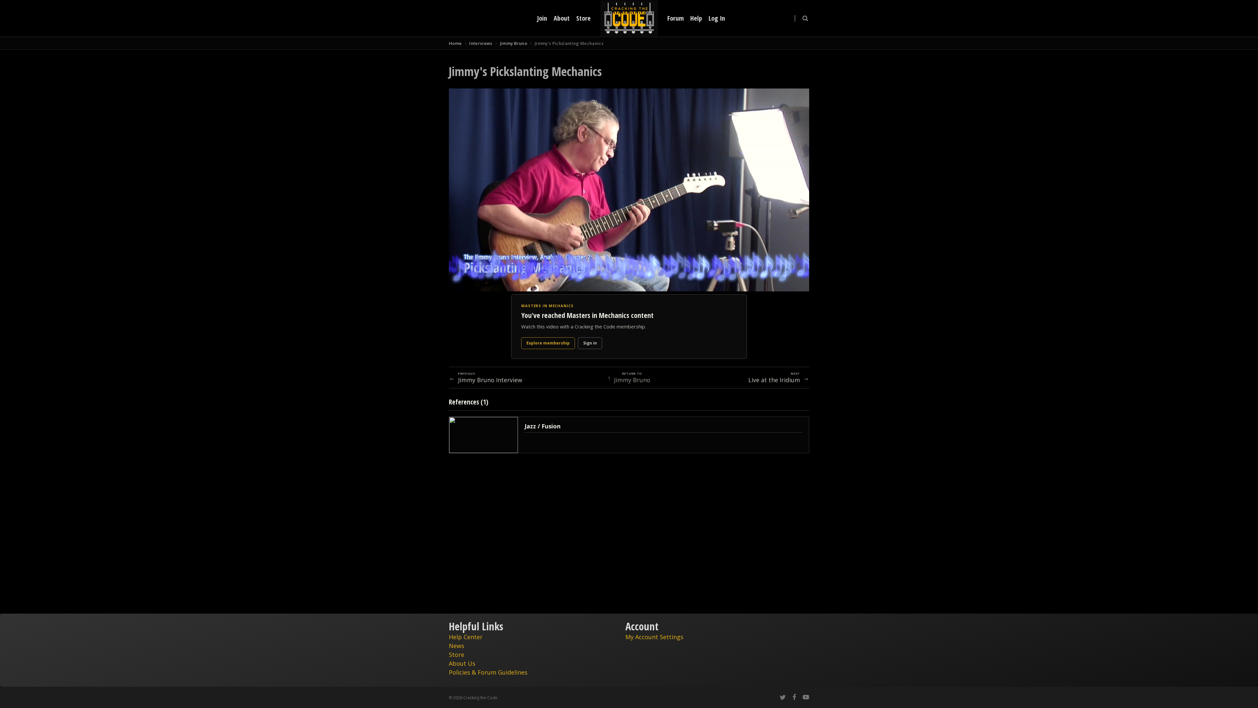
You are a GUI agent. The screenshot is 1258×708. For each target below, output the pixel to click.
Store (456, 655)
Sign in (590, 343)
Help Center (466, 637)
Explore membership (548, 343)
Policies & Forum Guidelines (488, 672)
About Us (462, 663)
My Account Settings (654, 637)
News (456, 646)
